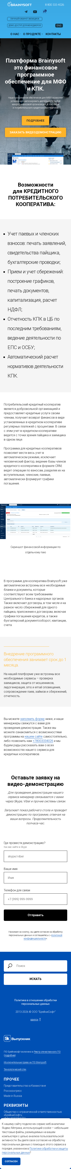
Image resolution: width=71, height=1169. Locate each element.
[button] (54, 5)
